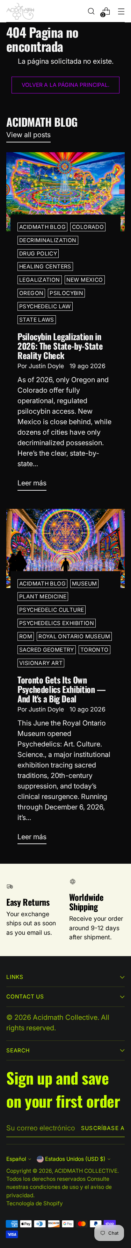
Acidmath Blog (42, 227)
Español (16, 1159)
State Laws (36, 319)
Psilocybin (66, 293)
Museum (84, 583)
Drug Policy (38, 253)
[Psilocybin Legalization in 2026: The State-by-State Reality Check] (65, 191)
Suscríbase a (103, 1128)
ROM (25, 636)
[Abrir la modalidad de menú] (121, 11)
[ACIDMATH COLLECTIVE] (20, 11)
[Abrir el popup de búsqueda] (91, 11)
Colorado (88, 227)
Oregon (31, 293)
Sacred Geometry (46, 649)
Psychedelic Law (45, 306)
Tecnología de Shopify (34, 1203)
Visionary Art (41, 663)
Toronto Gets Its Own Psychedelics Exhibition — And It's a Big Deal (61, 689)
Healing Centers (45, 266)
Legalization (39, 279)
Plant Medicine (42, 596)
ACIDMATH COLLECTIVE (85, 1171)
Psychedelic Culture (51, 610)
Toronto (94, 649)
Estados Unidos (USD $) (75, 1159)
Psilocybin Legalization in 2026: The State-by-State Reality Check (60, 346)
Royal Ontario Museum (74, 636)
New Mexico (84, 279)
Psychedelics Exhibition (56, 623)
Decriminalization (48, 240)
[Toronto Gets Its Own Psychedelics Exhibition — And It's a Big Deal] (65, 548)
